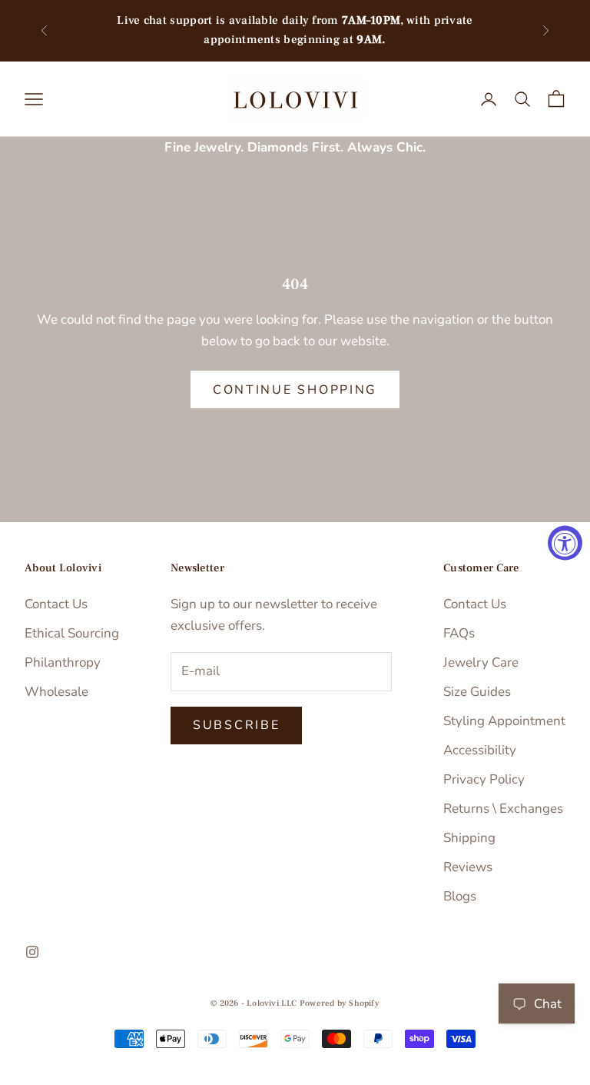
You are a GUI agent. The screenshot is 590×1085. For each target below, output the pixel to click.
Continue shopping (295, 389)
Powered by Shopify (340, 1003)
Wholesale (56, 692)
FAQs (459, 633)
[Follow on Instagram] (32, 952)
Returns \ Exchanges (503, 808)
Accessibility (479, 750)
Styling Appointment (504, 721)
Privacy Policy (484, 779)
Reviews (467, 867)
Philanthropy (63, 662)
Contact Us (56, 604)
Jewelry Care (481, 662)
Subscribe (236, 725)
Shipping (469, 838)
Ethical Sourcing (72, 633)
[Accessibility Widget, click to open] (565, 542)
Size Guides (477, 692)
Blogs (459, 896)
